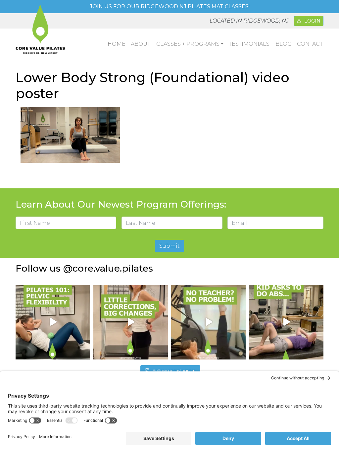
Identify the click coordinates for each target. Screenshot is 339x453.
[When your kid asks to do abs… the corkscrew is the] (286, 322)
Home (116, 44)
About (140, 44)
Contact (310, 44)
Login (312, 21)
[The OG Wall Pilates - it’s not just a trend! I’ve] (208, 322)
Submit (169, 246)
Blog (283, 44)
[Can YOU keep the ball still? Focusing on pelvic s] (53, 322)
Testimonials (249, 44)
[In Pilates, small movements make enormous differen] (130, 322)
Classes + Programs (187, 44)
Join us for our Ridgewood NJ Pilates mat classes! (170, 6)
